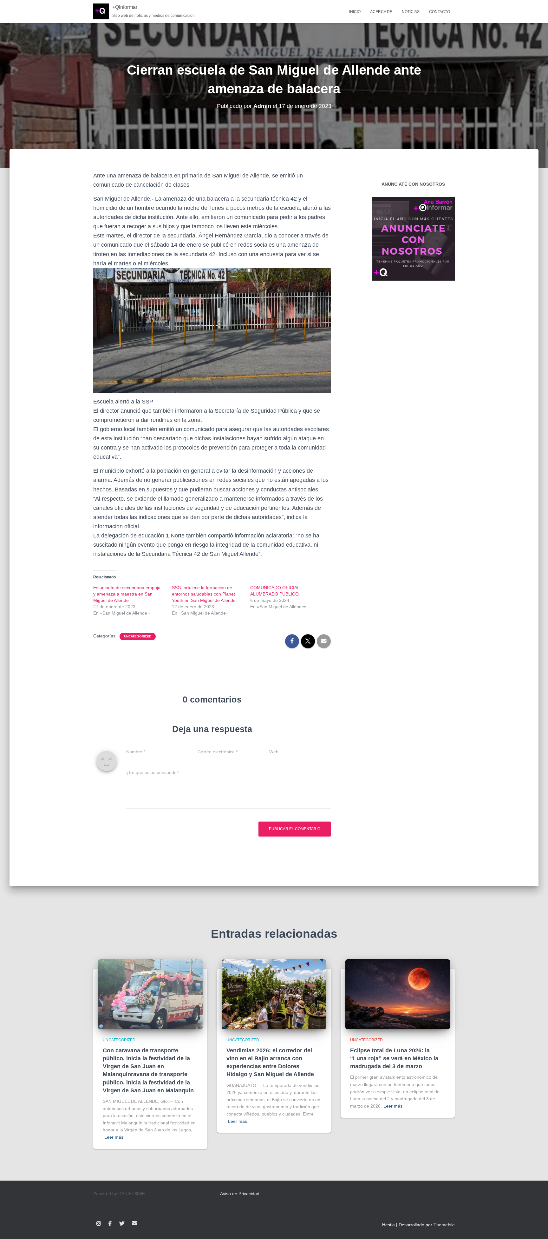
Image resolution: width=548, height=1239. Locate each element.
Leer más (113, 1137)
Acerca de (381, 12)
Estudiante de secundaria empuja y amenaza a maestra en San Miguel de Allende (126, 594)
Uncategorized (137, 636)
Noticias (411, 12)
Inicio (355, 12)
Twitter (121, 1223)
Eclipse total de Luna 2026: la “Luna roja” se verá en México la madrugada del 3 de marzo (394, 1058)
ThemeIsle (444, 1224)
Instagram (98, 1223)
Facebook (110, 1223)
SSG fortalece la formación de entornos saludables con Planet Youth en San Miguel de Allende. (204, 594)
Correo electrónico (134, 1223)
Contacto (439, 12)
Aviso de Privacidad (239, 1193)
